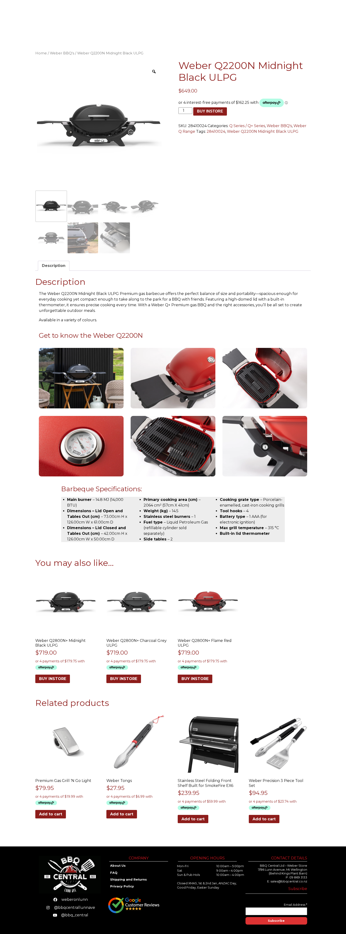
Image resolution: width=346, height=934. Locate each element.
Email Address (295, 904)
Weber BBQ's (62, 53)
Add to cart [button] (50, 814)
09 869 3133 (298, 877)
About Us (274, 22)
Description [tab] (53, 265)
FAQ (113, 872)
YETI (220, 14)
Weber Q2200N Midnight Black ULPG (262, 131)
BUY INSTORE (210, 111)
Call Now (320, 18)
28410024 (216, 131)
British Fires (264, 14)
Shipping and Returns (129, 879)
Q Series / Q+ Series (247, 126)
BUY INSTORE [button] (52, 678)
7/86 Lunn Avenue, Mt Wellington (282, 869)
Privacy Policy (122, 886)
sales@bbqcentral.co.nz (288, 881)
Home (149, 14)
